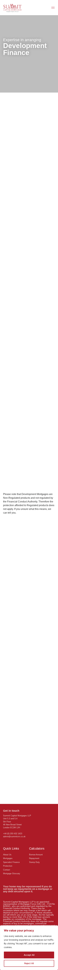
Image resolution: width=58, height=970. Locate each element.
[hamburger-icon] (52, 7)
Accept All (29, 955)
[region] (29, 947)
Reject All (29, 963)
